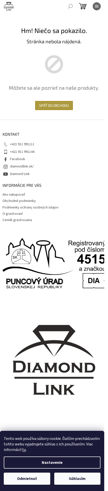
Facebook (17, 159)
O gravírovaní (13, 213)
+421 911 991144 (22, 151)
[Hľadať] (70, 6)
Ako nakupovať (14, 194)
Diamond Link (20, 174)
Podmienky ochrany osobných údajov (31, 207)
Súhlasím (77, 478)
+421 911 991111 (22, 144)
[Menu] (97, 6)
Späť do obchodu (54, 105)
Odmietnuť (27, 478)
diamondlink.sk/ (22, 166)
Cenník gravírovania (17, 220)
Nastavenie (52, 462)
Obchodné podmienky (19, 200)
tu (24, 449)
